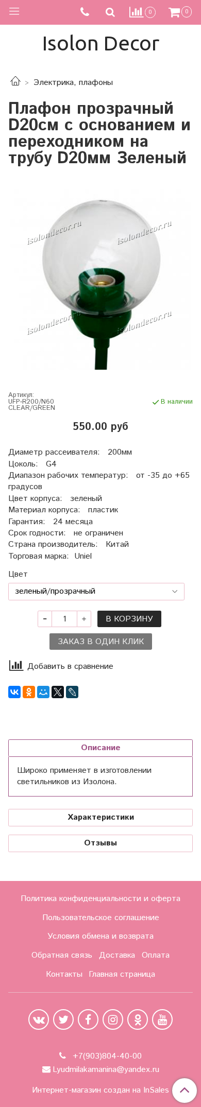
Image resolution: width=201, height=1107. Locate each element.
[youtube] (162, 1019)
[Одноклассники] (29, 692)
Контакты (64, 974)
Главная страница (122, 974)
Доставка (117, 955)
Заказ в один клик (101, 642)
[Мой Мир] (43, 692)
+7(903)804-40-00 (106, 1056)
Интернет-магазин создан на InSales (100, 1090)
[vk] (38, 1019)
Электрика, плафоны (73, 83)
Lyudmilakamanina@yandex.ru (106, 1070)
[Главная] (15, 83)
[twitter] (63, 1019)
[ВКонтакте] (14, 692)
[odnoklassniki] (137, 1019)
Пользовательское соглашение (100, 918)
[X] (58, 692)
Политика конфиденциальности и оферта (100, 899)
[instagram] (113, 1019)
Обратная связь (61, 955)
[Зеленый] (100, 279)
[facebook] (88, 1019)
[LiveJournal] (72, 692)
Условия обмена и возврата (100, 936)
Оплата (156, 955)
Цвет (18, 574)
